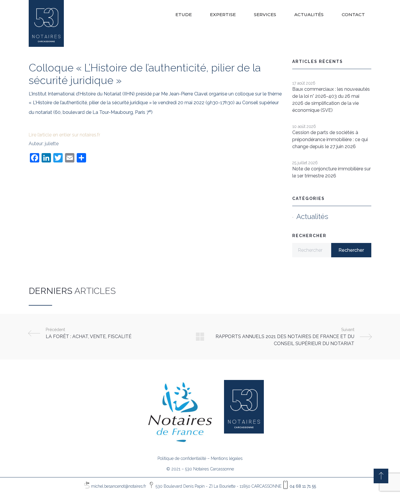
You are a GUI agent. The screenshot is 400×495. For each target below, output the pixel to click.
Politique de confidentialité (182, 458)
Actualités (312, 216)
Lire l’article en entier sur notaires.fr (64, 135)
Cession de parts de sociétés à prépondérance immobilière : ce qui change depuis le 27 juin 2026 (330, 139)
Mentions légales (226, 458)
